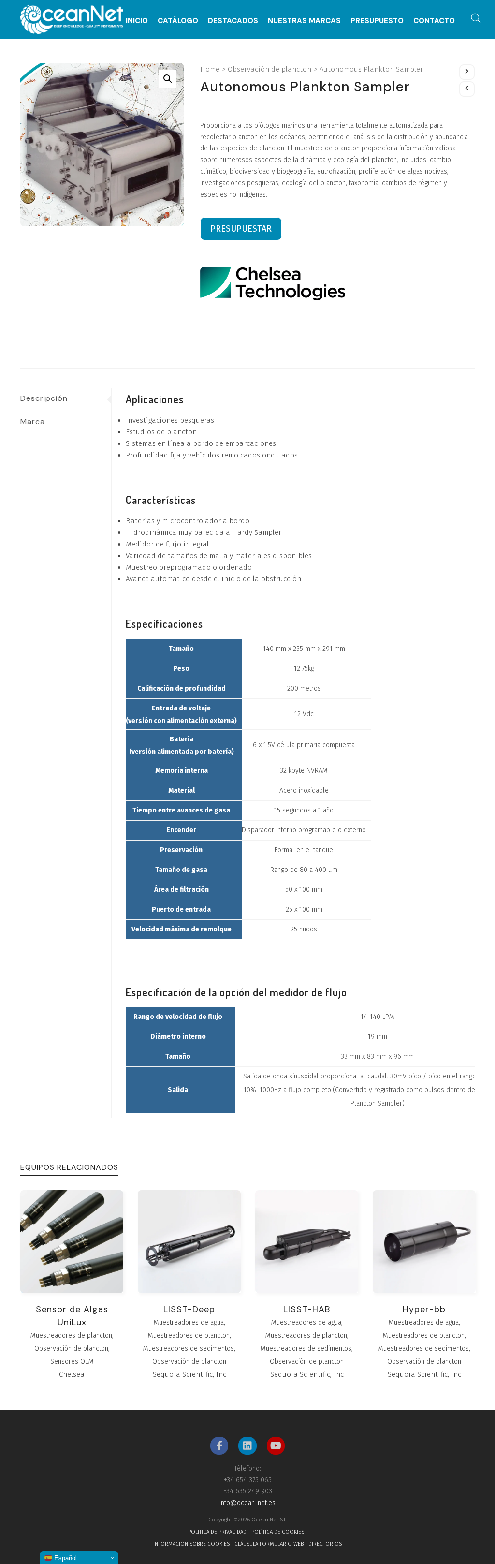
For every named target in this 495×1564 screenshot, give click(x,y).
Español (64, 1558)
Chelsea (72, 1374)
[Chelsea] (272, 283)
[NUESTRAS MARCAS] (304, 6)
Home (209, 69)
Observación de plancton (269, 69)
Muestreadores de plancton (71, 1335)
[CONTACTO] (434, 6)
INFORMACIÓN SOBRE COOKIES (191, 1544)
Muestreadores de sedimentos (188, 1348)
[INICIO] (137, 6)
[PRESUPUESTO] (377, 6)
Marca (32, 421)
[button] (167, 79)
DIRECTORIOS (325, 1544)
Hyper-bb (424, 1309)
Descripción (44, 398)
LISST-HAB (306, 1309)
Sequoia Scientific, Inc (189, 1374)
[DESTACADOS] (233, 6)
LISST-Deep (189, 1309)
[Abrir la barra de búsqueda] (476, 18)
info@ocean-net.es (247, 1503)
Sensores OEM (72, 1361)
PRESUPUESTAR (241, 228)
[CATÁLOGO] (178, 6)
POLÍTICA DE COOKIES (277, 1532)
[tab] (65, 398)
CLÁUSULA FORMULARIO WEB (269, 1544)
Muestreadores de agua (189, 1322)
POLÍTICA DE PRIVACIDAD (217, 1532)
